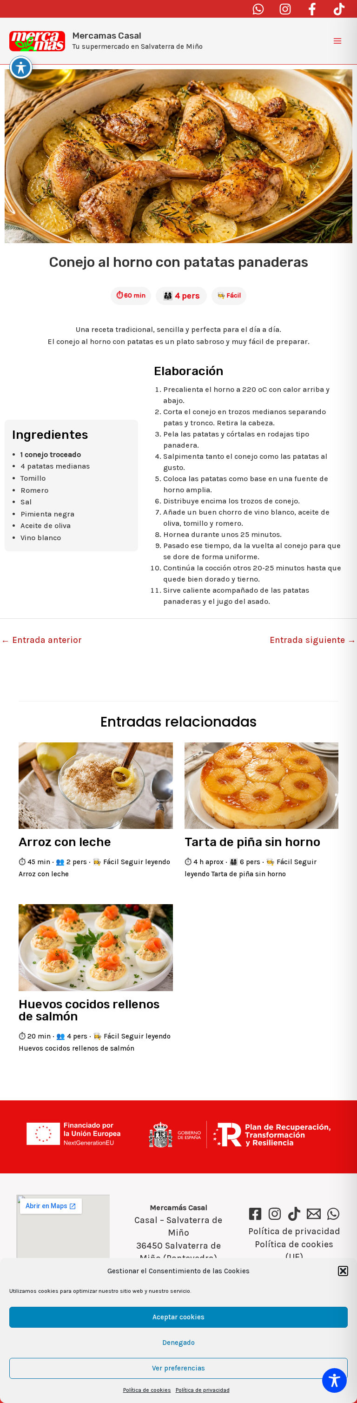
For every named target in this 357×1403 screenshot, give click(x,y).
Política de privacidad (203, 1390)
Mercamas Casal (107, 35)
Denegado (178, 1342)
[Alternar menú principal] (337, 41)
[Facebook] (312, 9)
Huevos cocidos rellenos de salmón (89, 1010)
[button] (343, 1271)
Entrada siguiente (313, 640)
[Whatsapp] (258, 9)
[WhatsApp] (333, 1214)
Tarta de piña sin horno (252, 842)
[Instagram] (285, 9)
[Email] (314, 1214)
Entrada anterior (41, 640)
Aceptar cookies (178, 1317)
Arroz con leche (65, 842)
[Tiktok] (339, 9)
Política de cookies (147, 1390)
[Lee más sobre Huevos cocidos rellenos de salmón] (96, 947)
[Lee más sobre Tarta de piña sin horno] (262, 785)
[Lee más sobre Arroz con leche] (96, 785)
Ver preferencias (178, 1368)
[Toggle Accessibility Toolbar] (334, 1380)
